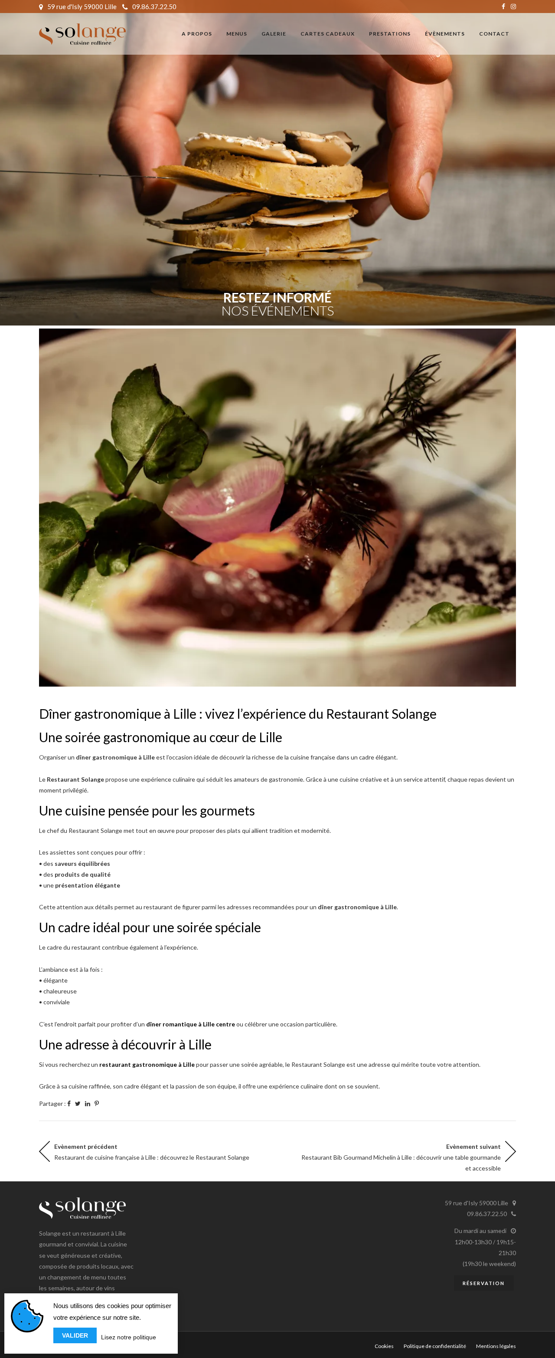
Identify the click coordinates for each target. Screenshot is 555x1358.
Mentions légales (496, 1346)
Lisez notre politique (128, 1337)
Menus (236, 33)
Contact (494, 33)
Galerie (273, 33)
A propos (197, 33)
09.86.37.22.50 (154, 6)
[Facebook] (503, 6)
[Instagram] (513, 6)
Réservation (484, 1283)
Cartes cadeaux (327, 33)
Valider (75, 1335)
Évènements (445, 33)
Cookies (384, 1346)
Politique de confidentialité (435, 1346)
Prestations (390, 33)
